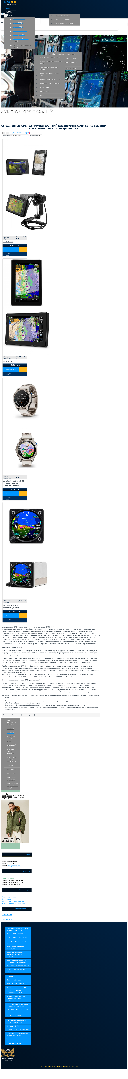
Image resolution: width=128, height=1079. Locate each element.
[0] (2, 25)
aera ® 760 (8, 361)
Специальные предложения (13, 901)
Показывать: (34, 135)
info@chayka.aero (15, 866)
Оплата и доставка (9, 897)
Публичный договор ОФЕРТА (13, 903)
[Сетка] (3, 133)
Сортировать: (7, 135)
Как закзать (6, 899)
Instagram (7, 919)
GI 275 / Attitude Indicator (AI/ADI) (11, 606)
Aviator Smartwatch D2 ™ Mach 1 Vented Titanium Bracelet (13, 483)
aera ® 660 (8, 242)
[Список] (7, 133)
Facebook (7, 915)
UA (3, 14)
